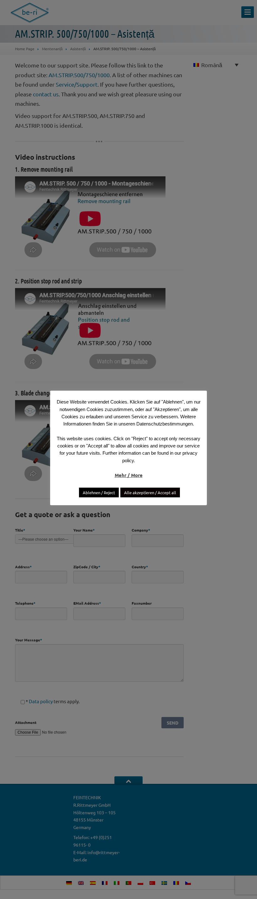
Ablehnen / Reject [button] (99, 492)
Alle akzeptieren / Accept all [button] (150, 492)
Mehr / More (129, 475)
